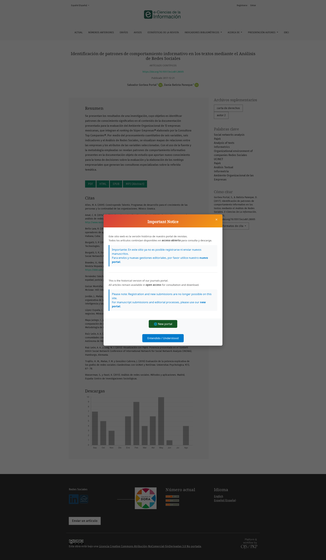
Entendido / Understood (163, 338)
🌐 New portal (163, 324)
